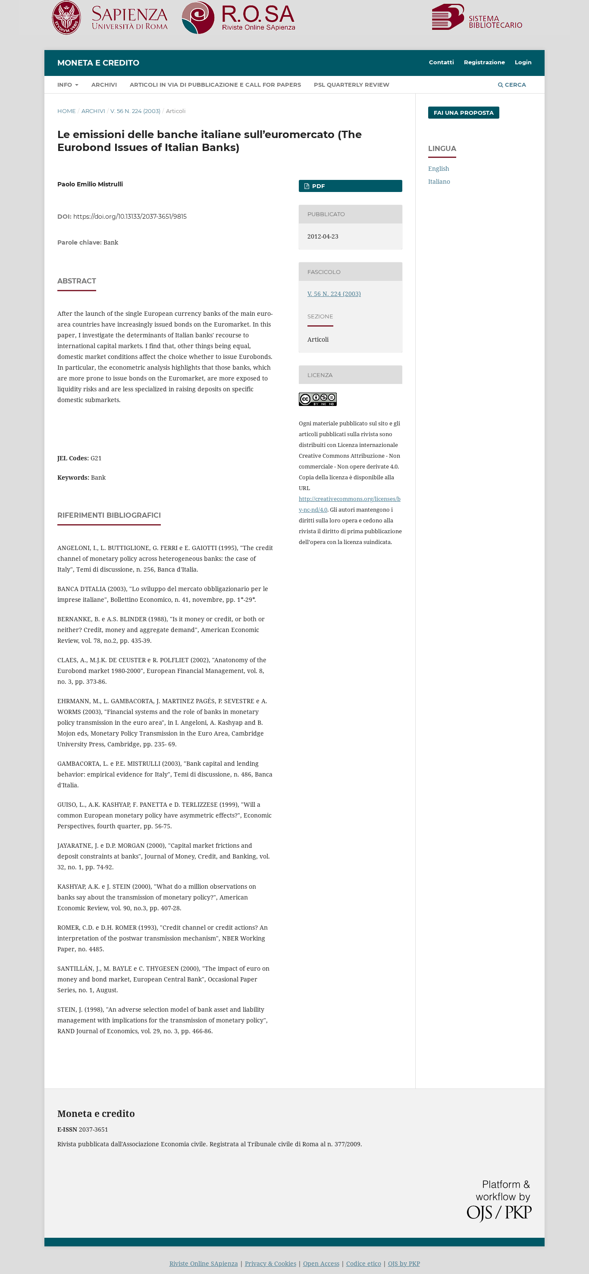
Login (523, 62)
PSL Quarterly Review (351, 84)
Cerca (514, 84)
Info (65, 84)
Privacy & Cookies (270, 1263)
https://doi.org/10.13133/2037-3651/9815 (130, 216)
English (438, 168)
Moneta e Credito (98, 63)
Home (66, 110)
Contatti (441, 62)
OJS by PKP (404, 1263)
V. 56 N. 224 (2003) (135, 110)
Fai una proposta (464, 112)
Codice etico (363, 1263)
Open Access (321, 1263)
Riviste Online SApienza (203, 1263)
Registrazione (484, 62)
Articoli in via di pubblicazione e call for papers (215, 84)
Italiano (439, 181)
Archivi (104, 84)
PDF (317, 185)
